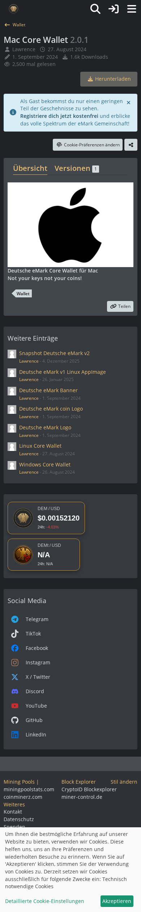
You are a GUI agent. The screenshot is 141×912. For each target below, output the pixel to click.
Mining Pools (19, 781)
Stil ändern (124, 781)
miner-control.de (81, 796)
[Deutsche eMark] (13, 9)
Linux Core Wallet (40, 445)
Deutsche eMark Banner (48, 390)
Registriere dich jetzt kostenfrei (59, 115)
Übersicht (30, 168)
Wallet (23, 294)
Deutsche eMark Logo (45, 427)
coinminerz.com (23, 796)
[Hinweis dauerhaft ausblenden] (129, 102)
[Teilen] (130, 145)
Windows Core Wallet (44, 464)
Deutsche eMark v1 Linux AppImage (62, 371)
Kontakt (13, 811)
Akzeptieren (116, 901)
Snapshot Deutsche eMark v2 (54, 353)
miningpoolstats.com (29, 789)
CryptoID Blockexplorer (89, 789)
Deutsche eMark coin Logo (51, 408)
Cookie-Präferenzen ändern (92, 145)
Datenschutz (19, 819)
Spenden (14, 826)
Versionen (76, 168)
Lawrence (23, 49)
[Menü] (131, 9)
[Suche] (95, 9)
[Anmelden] (113, 9)
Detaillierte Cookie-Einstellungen (44, 901)
